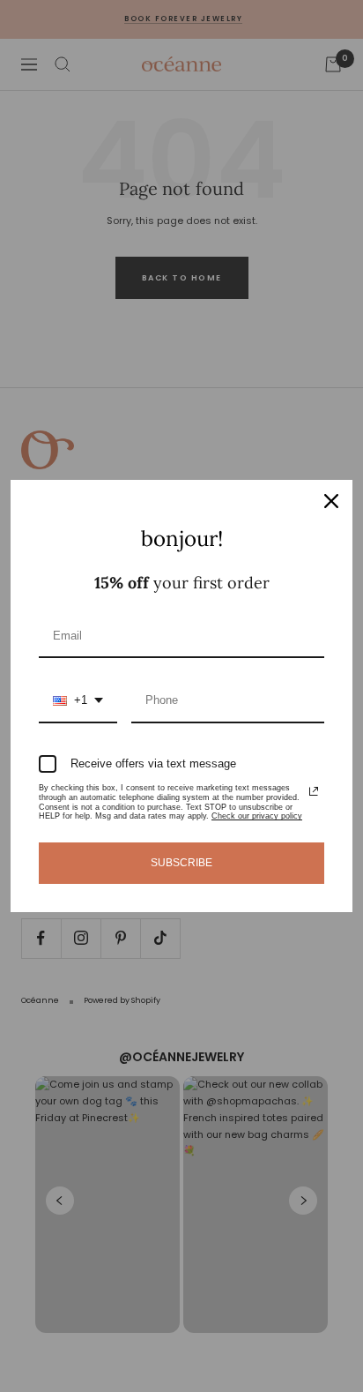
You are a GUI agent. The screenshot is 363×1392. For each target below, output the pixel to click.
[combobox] (78, 701)
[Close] (331, 501)
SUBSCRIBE (181, 863)
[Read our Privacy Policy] (313, 791)
